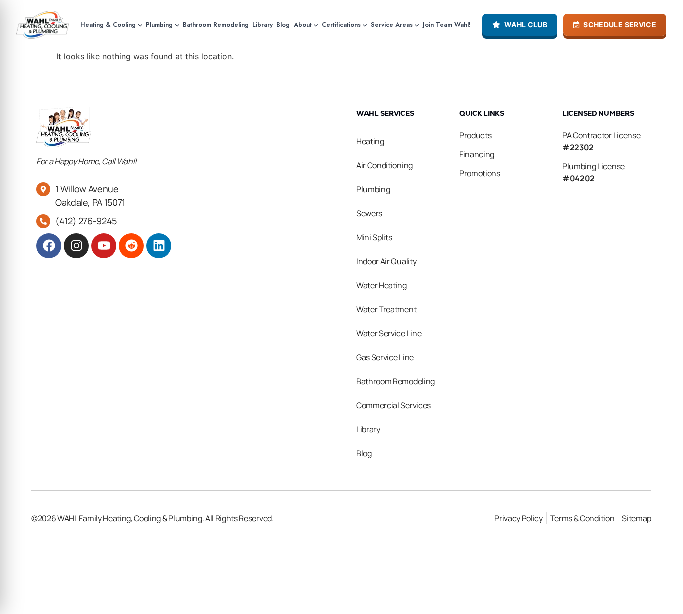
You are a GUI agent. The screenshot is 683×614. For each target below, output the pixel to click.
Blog (283, 24)
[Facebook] (49, 245)
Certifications (341, 24)
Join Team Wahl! (447, 24)
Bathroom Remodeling (216, 24)
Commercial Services (393, 405)
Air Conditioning (384, 165)
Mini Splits (374, 237)
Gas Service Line (385, 357)
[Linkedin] (159, 245)
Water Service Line (389, 333)
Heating (370, 141)
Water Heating (381, 285)
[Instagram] (76, 245)
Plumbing (159, 24)
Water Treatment (386, 309)
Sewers (369, 213)
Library (262, 24)
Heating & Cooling (108, 24)
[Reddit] (131, 245)
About (303, 24)
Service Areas (392, 24)
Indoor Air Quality (386, 261)
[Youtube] (104, 245)
